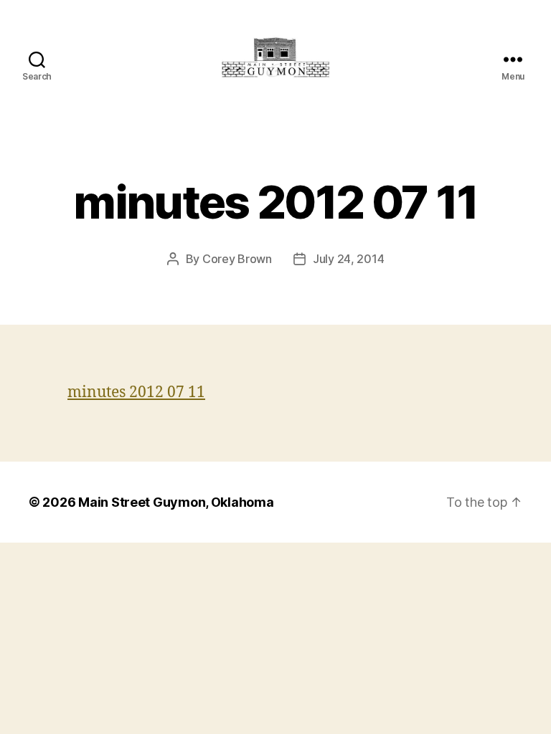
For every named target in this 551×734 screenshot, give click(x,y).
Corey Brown (237, 259)
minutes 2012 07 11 (136, 392)
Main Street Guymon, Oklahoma (175, 502)
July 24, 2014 (349, 259)
